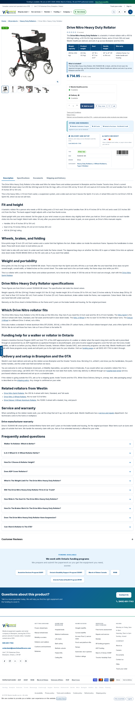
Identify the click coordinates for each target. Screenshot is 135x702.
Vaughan (50, 687)
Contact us (119, 659)
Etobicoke (19, 687)
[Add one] (77, 106)
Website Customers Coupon (80, 126)
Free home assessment (104, 630)
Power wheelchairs (41, 628)
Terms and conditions (64, 693)
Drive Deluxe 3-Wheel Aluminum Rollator (20, 400)
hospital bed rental (113, 371)
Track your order (116, 6)
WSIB (32, 680)
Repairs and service (102, 634)
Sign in (129, 6)
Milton (78, 687)
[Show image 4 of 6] (29, 89)
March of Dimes (42, 680)
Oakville (72, 687)
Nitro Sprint (122, 315)
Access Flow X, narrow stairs (83, 637)
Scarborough (42, 687)
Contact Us (124, 595)
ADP (19, 680)
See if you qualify (101, 2)
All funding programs (103, 643)
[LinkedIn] (15, 661)
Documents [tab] (38, 178)
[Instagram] (10, 661)
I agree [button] (129, 699)
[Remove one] (69, 106)
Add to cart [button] (88, 106)
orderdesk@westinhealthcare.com (16, 648)
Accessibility (39, 693)
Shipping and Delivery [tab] (56, 178)
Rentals (47, 12)
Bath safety (59, 643)
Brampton (12, 687)
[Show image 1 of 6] (5, 89)
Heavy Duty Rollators (28, 21)
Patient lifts (58, 653)
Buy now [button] (101, 106)
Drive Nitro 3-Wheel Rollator (15, 397)
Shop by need (22, 12)
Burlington (84, 687)
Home (3, 21)
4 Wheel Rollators (100, 164)
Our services (36, 12)
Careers (118, 650)
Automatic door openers (83, 652)
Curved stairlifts (80, 633)
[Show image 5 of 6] (37, 89)
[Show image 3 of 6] (21, 89)
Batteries (38, 651)
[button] (31, 55)
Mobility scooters (40, 637)
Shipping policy (101, 693)
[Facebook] (4, 661)
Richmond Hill (65, 687)
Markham (56, 687)
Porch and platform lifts (83, 642)
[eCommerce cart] (124, 12)
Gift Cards (96, 126)
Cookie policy (77, 693)
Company (66, 12)
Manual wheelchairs (41, 633)
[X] (20, 661)
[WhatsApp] (26, 661)
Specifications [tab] (23, 178)
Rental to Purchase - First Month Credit (116, 126)
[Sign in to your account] (119, 12)
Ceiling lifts (58, 657)
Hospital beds (59, 630)
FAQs (118, 664)
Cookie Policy (61, 698)
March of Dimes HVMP (103, 653)
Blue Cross (76, 680)
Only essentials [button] (119, 699)
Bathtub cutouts (60, 648)
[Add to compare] (114, 106)
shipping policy (23, 380)
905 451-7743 (7, 643)
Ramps (77, 647)
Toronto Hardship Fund (103, 657)
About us (119, 645)
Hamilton (90, 687)
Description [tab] (8, 178)
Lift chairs (58, 639)
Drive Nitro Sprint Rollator (14, 393)
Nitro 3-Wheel (78, 318)
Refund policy (89, 693)
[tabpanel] (67, 357)
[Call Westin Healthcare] (130, 12)
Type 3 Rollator (82, 166)
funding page (87, 348)
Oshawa (101, 687)
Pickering (107, 687)
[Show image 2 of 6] (13, 89)
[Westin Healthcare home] (9, 11)
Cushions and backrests (43, 647)
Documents (120, 655)
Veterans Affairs (57, 680)
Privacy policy (49, 693)
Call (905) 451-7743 (74, 143)
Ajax (96, 687)
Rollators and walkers (42, 642)
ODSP (26, 680)
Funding (56, 12)
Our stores (81, 12)
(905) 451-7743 (126, 601)
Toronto (26, 687)
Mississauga (33, 687)
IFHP (67, 680)
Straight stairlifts (80, 628)
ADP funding (100, 648)
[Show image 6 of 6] (45, 89)
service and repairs (106, 413)
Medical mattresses (61, 634)
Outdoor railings (80, 656)
